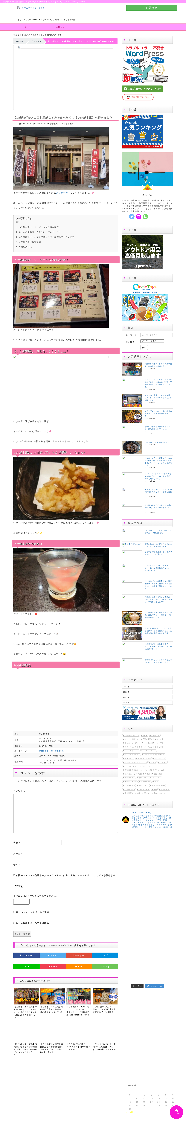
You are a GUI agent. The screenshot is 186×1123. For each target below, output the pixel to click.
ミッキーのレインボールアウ (136, 762)
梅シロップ (143, 785)
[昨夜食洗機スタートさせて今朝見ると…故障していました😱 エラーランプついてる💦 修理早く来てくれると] (128, 962)
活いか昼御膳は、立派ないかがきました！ (40, 232)
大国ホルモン (130, 778)
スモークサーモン (131, 751)
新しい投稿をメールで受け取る (32, 922)
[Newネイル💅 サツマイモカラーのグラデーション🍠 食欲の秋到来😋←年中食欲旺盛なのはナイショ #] (141, 925)
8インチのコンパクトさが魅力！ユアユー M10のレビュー (158, 531)
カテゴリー (131, 341)
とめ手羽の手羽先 (146, 739)
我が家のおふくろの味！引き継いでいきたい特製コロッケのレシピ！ (158, 507)
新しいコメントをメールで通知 (32, 912)
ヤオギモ (163, 762)
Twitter (53, 955)
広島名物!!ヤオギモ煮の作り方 (157, 442)
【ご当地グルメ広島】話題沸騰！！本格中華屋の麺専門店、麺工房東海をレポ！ (158, 646)
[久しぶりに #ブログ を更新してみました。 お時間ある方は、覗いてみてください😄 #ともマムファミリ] (128, 851)
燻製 (155, 789)
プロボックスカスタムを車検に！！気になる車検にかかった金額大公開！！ (158, 567)
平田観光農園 (146, 781)
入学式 (138, 774)
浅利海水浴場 (144, 789)
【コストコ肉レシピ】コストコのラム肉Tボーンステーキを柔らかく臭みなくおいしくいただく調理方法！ (158, 461)
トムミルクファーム (132, 755)
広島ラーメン (130, 785)
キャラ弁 (147, 743)
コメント (19, 791)
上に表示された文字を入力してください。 (35, 896)
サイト (16, 864)
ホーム (28, 27)
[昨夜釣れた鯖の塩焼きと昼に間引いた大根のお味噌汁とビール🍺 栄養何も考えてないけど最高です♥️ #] (167, 853)
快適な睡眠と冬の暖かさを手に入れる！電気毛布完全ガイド (158, 545)
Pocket (54, 966)
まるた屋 (160, 739)
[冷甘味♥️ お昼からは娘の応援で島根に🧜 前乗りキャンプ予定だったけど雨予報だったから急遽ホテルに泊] (154, 978)
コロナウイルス (131, 747)
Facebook (27, 955)
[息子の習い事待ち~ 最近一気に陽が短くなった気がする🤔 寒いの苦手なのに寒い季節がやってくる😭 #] (141, 853)
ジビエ (159, 747)
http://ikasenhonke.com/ (51, 750)
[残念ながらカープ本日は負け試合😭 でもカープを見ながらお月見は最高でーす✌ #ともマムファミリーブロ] (154, 921)
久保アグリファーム (155, 770)
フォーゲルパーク (144, 758)
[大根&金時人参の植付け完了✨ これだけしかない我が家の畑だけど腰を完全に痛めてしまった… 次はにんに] (141, 962)
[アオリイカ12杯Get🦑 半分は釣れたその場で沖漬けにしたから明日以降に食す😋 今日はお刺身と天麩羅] (167, 929)
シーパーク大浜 (147, 747)
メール (18, 853)
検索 (144, 347)
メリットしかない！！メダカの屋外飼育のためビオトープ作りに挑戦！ (158, 491)
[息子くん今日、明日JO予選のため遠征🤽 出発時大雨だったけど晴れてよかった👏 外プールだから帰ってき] (167, 970)
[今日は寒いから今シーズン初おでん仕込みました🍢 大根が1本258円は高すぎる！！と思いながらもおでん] (154, 866)
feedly (105, 966)
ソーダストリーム (149, 751)
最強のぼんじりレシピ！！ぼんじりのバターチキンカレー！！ (158, 660)
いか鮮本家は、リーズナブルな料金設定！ (40, 227)
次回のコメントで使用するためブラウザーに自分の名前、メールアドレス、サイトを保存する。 (67, 875)
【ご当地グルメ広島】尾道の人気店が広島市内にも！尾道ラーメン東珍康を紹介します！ (158, 614)
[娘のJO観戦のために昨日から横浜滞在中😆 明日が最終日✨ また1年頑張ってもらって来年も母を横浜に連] (167, 962)
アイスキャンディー (132, 743)
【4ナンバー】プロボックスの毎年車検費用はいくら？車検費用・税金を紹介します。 (158, 476)
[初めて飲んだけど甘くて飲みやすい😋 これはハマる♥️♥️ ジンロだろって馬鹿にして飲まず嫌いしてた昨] (141, 978)
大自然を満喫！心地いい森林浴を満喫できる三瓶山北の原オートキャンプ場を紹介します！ (158, 599)
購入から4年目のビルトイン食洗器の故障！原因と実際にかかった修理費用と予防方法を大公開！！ (158, 630)
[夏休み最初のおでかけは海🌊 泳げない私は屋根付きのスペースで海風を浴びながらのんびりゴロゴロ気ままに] (141, 970)
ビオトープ (129, 758)
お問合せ (152, 8)
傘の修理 (128, 774)
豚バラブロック (159, 793)
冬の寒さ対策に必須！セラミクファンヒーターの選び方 (158, 552)
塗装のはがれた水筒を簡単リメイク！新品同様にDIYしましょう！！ (158, 429)
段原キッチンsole (158, 785)
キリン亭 (158, 743)
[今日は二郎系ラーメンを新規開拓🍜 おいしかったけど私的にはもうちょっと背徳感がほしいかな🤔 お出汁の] (128, 970)
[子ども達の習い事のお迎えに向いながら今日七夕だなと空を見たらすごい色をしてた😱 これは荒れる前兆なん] (128, 978)
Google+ (80, 955)
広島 (157, 781)
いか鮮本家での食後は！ (31, 241)
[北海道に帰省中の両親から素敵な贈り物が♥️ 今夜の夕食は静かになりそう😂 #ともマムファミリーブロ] (167, 978)
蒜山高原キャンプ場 (132, 793)
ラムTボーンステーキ (133, 766)
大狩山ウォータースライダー (150, 778)
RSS (79, 966)
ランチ (147, 766)
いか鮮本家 (68, 123)
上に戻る (176, 1113)
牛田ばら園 (165, 789)
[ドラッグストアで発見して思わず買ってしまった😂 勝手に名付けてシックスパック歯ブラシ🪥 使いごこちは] (154, 970)
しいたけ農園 (130, 739)
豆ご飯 (146, 793)
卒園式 (147, 774)
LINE (26, 966)
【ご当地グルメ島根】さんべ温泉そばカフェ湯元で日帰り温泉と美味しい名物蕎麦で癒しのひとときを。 (158, 585)
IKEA (145, 735)
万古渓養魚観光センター (134, 770)
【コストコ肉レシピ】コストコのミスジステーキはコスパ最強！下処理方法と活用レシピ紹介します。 (158, 383)
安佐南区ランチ (131, 781)
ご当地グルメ (55, 123)
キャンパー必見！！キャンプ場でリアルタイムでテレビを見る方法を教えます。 (158, 397)
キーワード (131, 335)
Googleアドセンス (132, 735)
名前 (16, 842)
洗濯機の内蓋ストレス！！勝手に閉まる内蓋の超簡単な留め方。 (158, 365)
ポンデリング (160, 758)
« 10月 (129, 1112)
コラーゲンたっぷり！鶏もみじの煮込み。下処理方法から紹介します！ (158, 413)
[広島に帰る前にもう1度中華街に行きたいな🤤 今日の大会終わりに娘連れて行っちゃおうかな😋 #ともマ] (154, 962)
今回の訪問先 (25, 246)
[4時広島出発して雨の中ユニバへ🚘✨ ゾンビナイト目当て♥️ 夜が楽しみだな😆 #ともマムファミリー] (128, 925)
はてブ (105, 955)
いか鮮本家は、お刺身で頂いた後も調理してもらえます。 (48, 236)
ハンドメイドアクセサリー (154, 755)
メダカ (153, 762)
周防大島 (157, 774)
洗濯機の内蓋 (130, 789)
